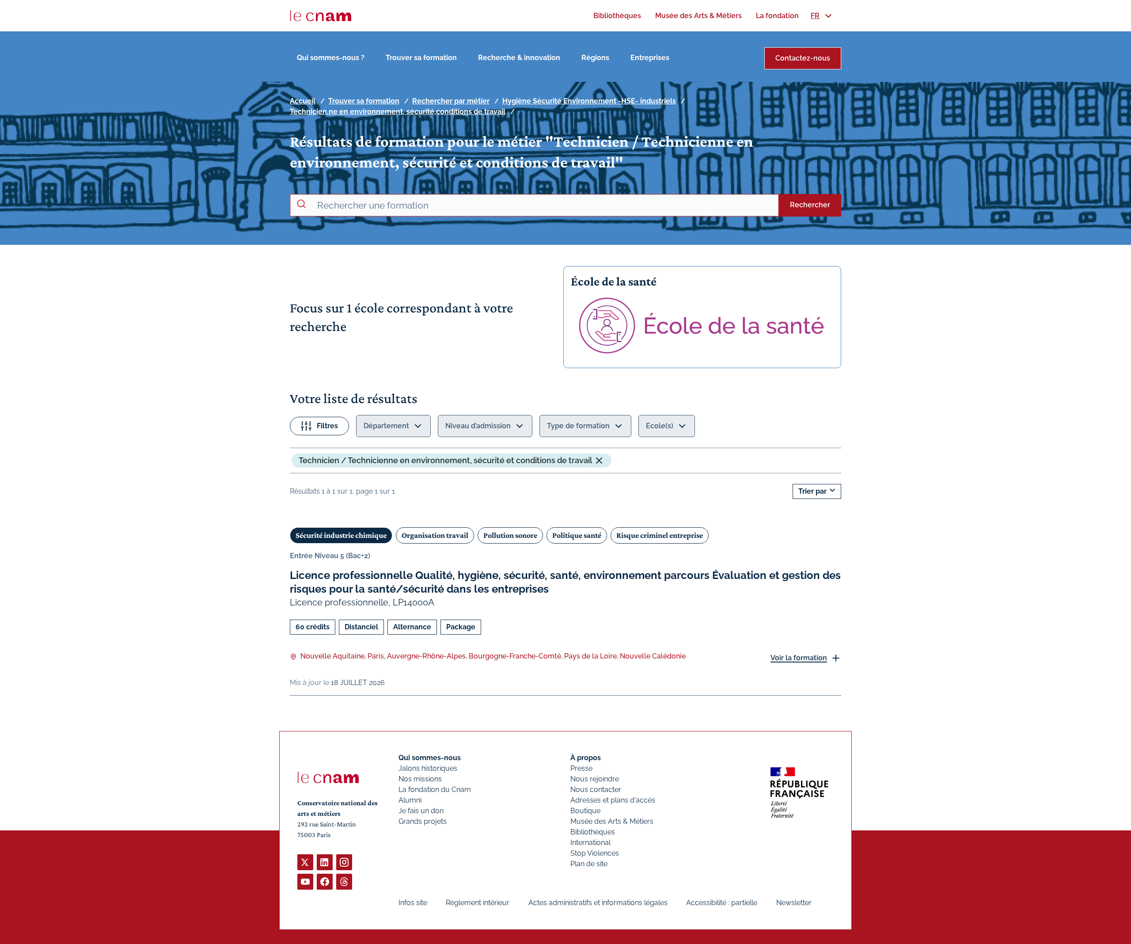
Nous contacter (595, 789)
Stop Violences (594, 853)
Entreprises (649, 57)
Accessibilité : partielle (721, 902)
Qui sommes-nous (430, 758)
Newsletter (794, 902)
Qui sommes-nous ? (330, 57)
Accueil (302, 101)
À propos (585, 758)
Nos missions (420, 779)
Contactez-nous (802, 58)
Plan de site (588, 864)
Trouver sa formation (421, 57)
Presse (581, 768)
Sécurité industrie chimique (341, 535)
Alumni (410, 800)
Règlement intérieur (477, 902)
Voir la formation (798, 658)
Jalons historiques (428, 768)
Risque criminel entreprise (659, 535)
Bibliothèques (592, 832)
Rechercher (810, 205)
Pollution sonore (510, 535)
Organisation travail (435, 535)
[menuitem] (617, 16)
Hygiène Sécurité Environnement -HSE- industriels (589, 101)
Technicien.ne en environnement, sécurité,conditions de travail (397, 111)
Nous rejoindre (594, 779)
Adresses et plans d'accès (612, 800)
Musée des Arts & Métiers (611, 821)
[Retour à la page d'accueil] (321, 16)
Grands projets (423, 821)
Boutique (585, 811)
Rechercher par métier (451, 101)
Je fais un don (421, 811)
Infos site (413, 902)
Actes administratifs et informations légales (598, 902)
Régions (595, 57)
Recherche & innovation (519, 57)
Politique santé (576, 535)
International (590, 842)
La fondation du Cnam (435, 789)
